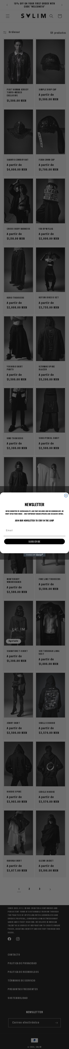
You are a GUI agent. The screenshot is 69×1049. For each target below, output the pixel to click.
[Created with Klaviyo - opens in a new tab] (34, 555)
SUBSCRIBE (34, 541)
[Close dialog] (66, 495)
